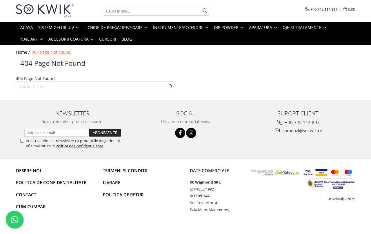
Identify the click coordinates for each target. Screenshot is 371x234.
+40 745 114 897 (302, 122)
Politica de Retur (123, 194)
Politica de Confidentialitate (79, 145)
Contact (26, 194)
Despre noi (28, 170)
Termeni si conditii (125, 170)
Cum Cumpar (31, 206)
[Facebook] (180, 133)
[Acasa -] (45, 10)
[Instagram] (191, 133)
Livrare (111, 182)
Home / (23, 52)
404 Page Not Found (51, 52)
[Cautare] (205, 11)
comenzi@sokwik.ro (301, 130)
